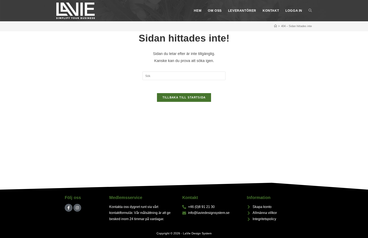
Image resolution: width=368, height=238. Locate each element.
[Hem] (275, 26)
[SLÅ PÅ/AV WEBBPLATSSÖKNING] (310, 10)
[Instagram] (77, 208)
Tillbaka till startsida (184, 97)
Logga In (293, 10)
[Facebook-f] (68, 208)
